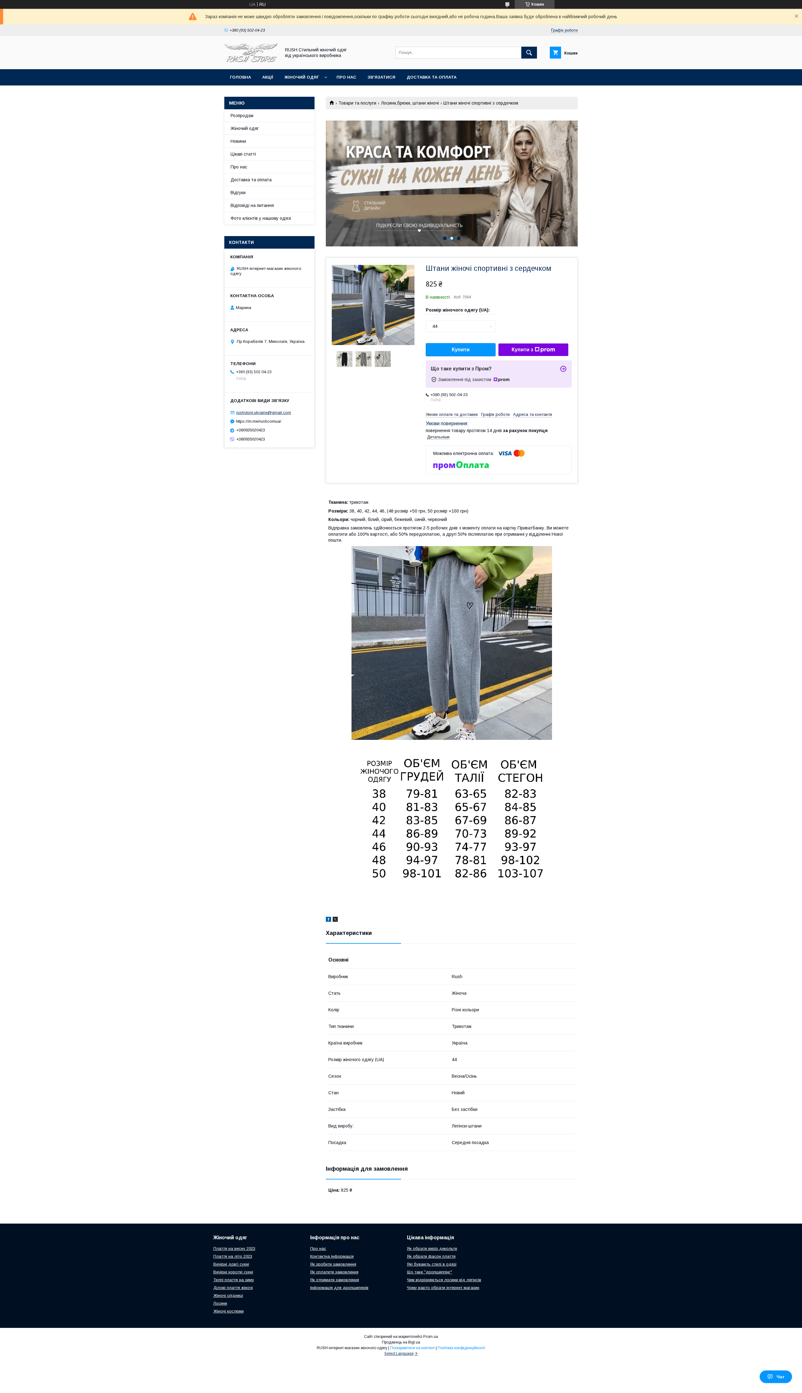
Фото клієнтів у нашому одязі (261, 218)
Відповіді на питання (252, 205)
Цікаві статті (243, 154)
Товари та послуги (357, 103)
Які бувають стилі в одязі (431, 1264)
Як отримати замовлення (334, 1279)
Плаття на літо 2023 (232, 1256)
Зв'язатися (381, 77)
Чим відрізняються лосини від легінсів (444, 1279)
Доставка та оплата (431, 77)
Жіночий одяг (301, 77)
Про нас (346, 77)
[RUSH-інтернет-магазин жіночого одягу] (251, 61)
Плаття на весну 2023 (234, 1248)
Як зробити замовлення (333, 1264)
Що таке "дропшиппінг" (429, 1272)
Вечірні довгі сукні (231, 1264)
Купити (461, 349)
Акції (267, 77)
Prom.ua (430, 1336)
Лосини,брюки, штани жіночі (410, 103)
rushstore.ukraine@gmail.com (263, 412)
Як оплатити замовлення (334, 1272)
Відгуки (238, 192)
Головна (240, 77)
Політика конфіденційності (461, 1348)
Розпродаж (242, 115)
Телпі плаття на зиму (233, 1279)
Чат (780, 1376)
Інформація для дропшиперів (339, 1287)
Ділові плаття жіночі (233, 1287)
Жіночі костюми (228, 1311)
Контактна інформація (332, 1256)
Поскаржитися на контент (412, 1348)
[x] (335, 920)
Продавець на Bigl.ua (401, 1342)
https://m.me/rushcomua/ (258, 421)
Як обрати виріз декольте (432, 1248)
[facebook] (328, 920)
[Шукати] (529, 53)
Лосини (220, 1303)
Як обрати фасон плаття (431, 1256)
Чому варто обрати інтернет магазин (443, 1287)
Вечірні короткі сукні (233, 1272)
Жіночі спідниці (228, 1295)
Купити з (522, 349)
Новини (238, 141)
